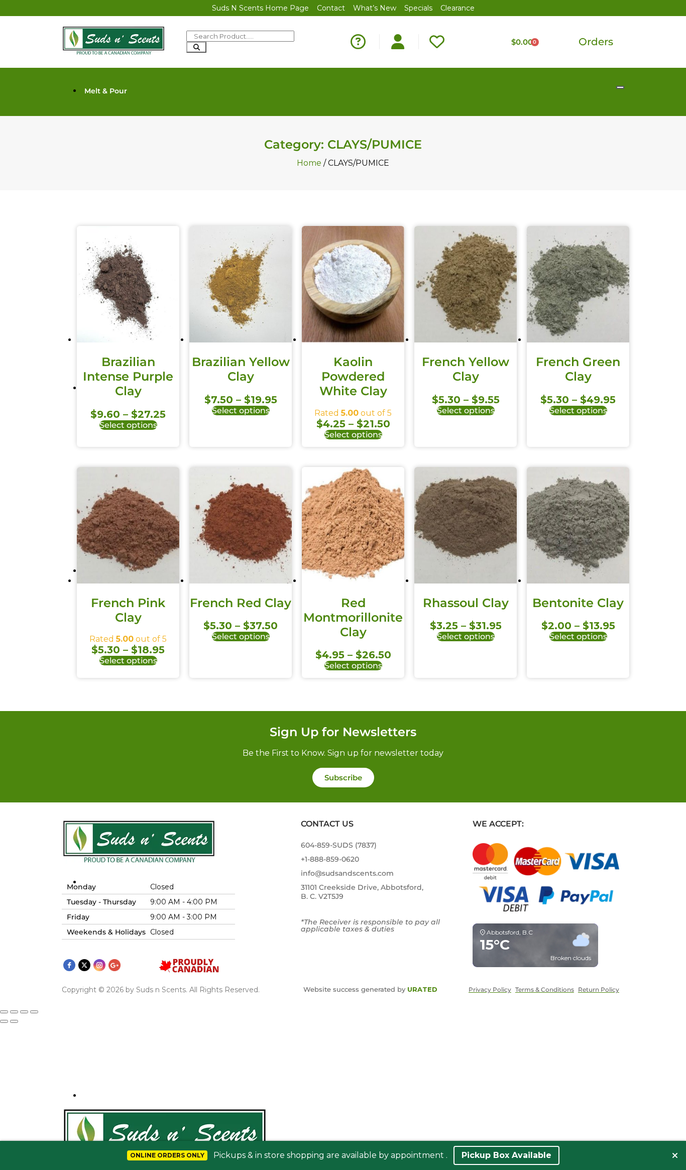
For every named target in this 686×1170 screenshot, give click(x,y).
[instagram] (99, 965)
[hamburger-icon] (620, 87)
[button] (343, 777)
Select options (128, 425)
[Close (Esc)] (34, 1011)
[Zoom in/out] (4, 1011)
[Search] (196, 47)
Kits (91, 1095)
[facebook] (69, 965)
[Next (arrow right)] (14, 1021)
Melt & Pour (105, 90)
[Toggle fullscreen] (14, 1011)
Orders (596, 42)
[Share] (24, 1011)
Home (309, 163)
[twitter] (84, 965)
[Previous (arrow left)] (4, 1021)
